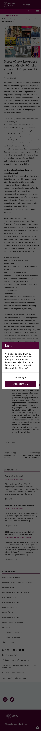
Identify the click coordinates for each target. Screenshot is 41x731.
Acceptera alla (20, 383)
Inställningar (21, 377)
